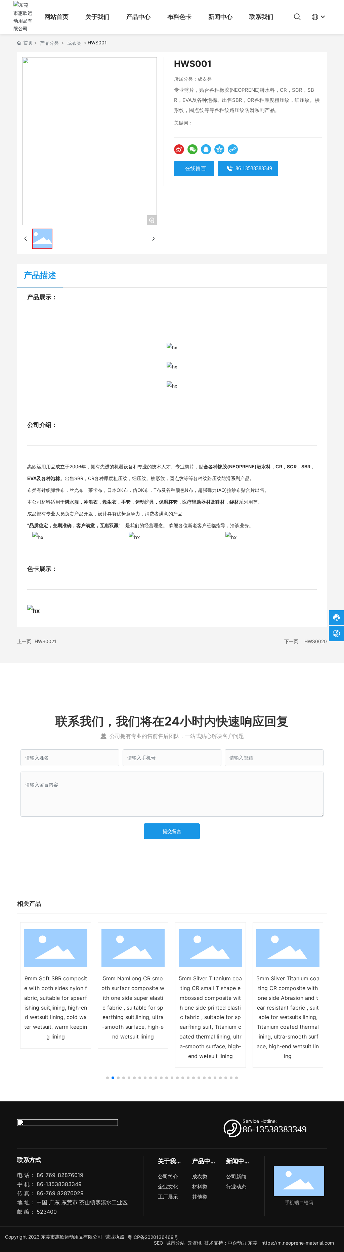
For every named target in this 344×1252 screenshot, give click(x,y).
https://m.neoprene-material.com (297, 1243)
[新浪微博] (179, 149)
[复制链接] (233, 149)
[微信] (192, 149)
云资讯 (194, 1243)
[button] (107, 1078)
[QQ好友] (206, 149)
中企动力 (237, 1243)
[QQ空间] (219, 149)
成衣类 (74, 43)
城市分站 (175, 1243)
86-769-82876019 (60, 1175)
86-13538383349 (275, 1129)
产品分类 (49, 43)
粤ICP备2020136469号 (153, 1237)
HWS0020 (315, 641)
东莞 (252, 1243)
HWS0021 (45, 641)
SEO (158, 1243)
